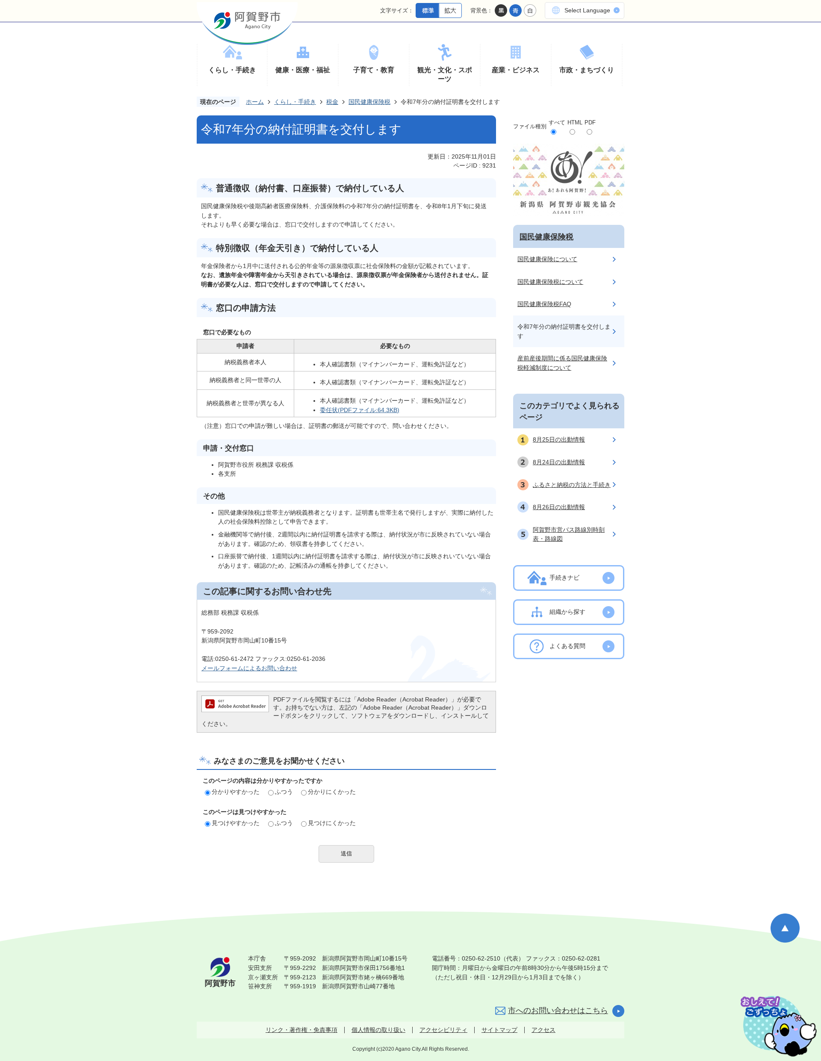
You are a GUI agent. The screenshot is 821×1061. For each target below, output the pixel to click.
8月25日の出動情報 (559, 439)
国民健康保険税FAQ (544, 304)
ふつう (284, 791)
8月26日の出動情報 (559, 507)
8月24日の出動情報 (559, 462)
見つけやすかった (236, 822)
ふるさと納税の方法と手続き (572, 484)
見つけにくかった (332, 822)
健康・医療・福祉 (302, 70)
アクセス (543, 1030)
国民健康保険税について (550, 281)
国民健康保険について (547, 259)
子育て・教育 (373, 70)
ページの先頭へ (785, 928)
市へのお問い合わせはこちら (558, 1010)
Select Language (587, 10)
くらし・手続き (232, 70)
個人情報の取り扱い (378, 1030)
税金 (332, 101)
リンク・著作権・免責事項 (301, 1030)
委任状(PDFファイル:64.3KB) (359, 410)
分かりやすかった (236, 791)
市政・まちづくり (586, 70)
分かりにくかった (332, 791)
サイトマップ (499, 1030)
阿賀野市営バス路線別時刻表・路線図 (569, 534)
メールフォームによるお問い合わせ (249, 668)
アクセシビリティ (443, 1030)
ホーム (255, 101)
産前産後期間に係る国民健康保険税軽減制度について (562, 363)
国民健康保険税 (369, 101)
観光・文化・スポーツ (444, 74)
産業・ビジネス (516, 70)
